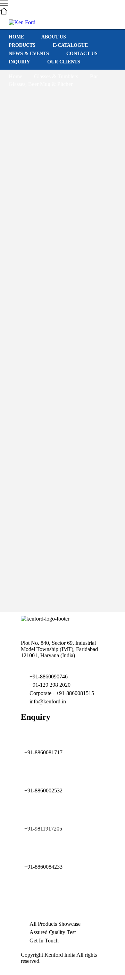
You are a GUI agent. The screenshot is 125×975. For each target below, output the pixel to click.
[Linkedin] (48, 896)
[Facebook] (85, 896)
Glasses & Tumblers (56, 76)
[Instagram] (29, 896)
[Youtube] (67, 896)
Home (15, 76)
